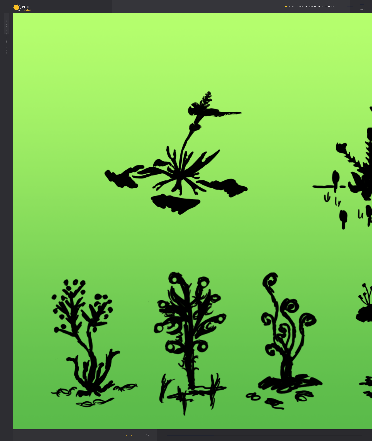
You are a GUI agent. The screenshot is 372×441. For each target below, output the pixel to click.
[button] (131, 435)
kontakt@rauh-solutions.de (316, 7)
